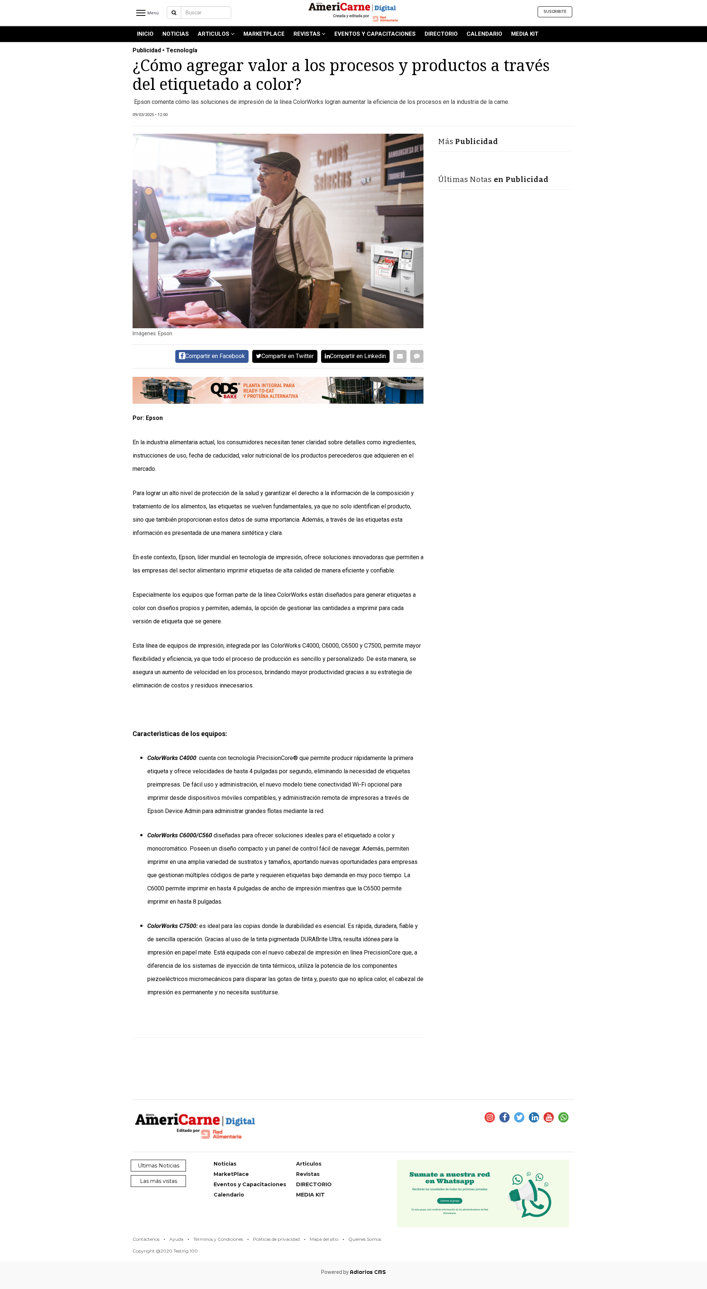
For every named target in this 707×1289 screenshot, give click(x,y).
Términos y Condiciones (218, 1239)
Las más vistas (158, 1181)
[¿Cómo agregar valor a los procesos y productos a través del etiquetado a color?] (278, 231)
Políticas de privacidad (276, 1239)
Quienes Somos (364, 1239)
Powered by (353, 1272)
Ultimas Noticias (158, 1165)
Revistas (307, 34)
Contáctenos (146, 1239)
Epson (187, 557)
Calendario (484, 34)
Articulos (214, 34)
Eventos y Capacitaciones (375, 34)
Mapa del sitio (324, 1239)
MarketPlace (264, 34)
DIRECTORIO (441, 34)
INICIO (145, 34)
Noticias (175, 34)
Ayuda (176, 1239)
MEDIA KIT (524, 34)
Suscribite (555, 11)
